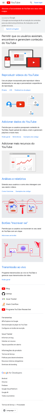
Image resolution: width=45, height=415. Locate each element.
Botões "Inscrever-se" (15, 223)
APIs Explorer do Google (10, 321)
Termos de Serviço (8, 354)
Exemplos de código (31, 137)
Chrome (4, 382)
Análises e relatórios (14, 179)
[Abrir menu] (3, 2)
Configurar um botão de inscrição (13, 328)
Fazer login (38, 2)
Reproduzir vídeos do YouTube (20, 75)
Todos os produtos (8, 396)
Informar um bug (7, 338)
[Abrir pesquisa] (31, 2)
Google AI (5, 392)
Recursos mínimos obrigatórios (12, 361)
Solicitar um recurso (9, 341)
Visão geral (6, 137)
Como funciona (7, 191)
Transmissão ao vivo (14, 267)
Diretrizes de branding (9, 364)
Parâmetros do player (23, 90)
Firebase (5, 385)
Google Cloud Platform (9, 389)
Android (4, 378)
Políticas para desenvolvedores (12, 357)
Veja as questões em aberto (11, 345)
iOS (10, 90)
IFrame (4, 90)
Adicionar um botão (9, 235)
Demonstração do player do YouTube (14, 325)
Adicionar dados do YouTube (19, 121)
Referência (17, 137)
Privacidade (21, 405)
